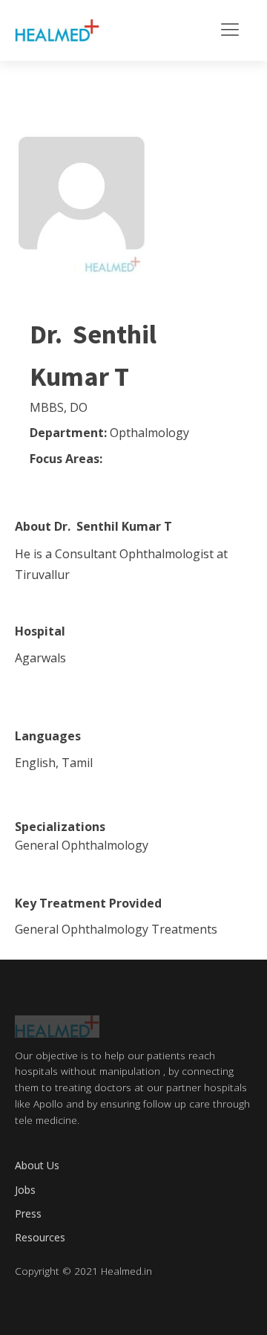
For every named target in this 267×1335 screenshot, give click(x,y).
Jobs (25, 1190)
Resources (40, 1237)
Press (28, 1213)
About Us (37, 1165)
